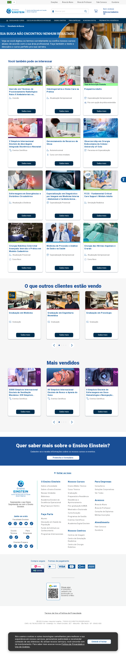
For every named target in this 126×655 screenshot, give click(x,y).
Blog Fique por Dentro (50, 506)
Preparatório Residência (78, 496)
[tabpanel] (24, 315)
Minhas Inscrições (102, 515)
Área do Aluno (67, 2)
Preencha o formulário (63, 457)
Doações (54, 2)
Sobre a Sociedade (49, 486)
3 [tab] (63, 345)
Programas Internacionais (52, 534)
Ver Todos (99, 493)
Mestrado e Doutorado (77, 509)
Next (71, 345)
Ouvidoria (115, 2)
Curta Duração (74, 513)
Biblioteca (45, 496)
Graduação (72, 493)
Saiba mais (26, 111)
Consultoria (100, 486)
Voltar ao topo (64, 473)
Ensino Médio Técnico (77, 486)
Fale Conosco (101, 2)
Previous (54, 345)
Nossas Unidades (48, 493)
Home (2, 26)
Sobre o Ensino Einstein (51, 489)
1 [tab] (59, 345)
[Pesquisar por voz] (53, 11)
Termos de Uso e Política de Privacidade (63, 613)
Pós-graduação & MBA (77, 506)
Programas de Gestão (77, 516)
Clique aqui (66, 587)
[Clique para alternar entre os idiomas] (11, 2)
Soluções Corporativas (104, 489)
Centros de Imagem (76, 535)
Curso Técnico (74, 489)
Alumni (44, 519)
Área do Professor (84, 2)
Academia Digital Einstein (79, 523)
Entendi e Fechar (99, 641)
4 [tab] (65, 345)
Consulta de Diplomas (104, 512)
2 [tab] (61, 345)
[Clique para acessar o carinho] (95, 11)
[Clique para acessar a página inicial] (26, 14)
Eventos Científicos (76, 520)
